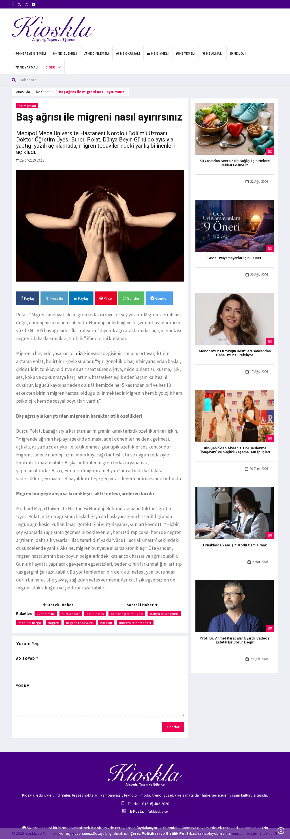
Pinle (107, 298)
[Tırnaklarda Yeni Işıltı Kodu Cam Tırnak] (234, 512)
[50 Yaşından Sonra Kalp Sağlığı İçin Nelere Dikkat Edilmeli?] (234, 128)
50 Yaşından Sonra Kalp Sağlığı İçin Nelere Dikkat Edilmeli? (235, 163)
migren (53, 623)
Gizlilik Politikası (181, 833)
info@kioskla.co (156, 811)
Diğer (50, 67)
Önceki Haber (59, 604)
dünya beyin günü (164, 613)
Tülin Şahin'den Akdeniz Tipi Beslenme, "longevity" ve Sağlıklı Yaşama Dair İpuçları (234, 450)
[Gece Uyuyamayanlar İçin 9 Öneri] (234, 225)
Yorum (23, 685)
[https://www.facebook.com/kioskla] (13, 4)
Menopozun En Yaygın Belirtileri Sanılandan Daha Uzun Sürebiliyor (235, 353)
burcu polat (71, 613)
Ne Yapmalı (44, 91)
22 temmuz (46, 613)
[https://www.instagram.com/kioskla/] (26, 4)
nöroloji (106, 623)
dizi (79, 353)
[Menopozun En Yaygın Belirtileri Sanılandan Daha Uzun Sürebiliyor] (234, 318)
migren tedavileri (79, 623)
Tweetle (55, 298)
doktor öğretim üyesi (127, 613)
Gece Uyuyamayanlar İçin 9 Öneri (234, 258)
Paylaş (29, 298)
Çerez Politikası (145, 833)
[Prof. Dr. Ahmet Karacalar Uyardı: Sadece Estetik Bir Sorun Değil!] (234, 605)
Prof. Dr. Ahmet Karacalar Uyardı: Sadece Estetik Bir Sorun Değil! (235, 640)
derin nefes (95, 613)
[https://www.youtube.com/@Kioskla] (33, 4)
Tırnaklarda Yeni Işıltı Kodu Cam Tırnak (234, 545)
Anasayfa (23, 91)
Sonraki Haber (141, 604)
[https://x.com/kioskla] (19, 4)
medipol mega (29, 623)
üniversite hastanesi (135, 623)
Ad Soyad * (27, 658)
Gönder (133, 298)
